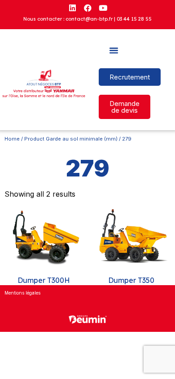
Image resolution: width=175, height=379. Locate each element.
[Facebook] (87, 7)
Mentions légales (22, 292)
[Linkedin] (72, 7)
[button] (114, 50)
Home (12, 139)
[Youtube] (102, 7)
